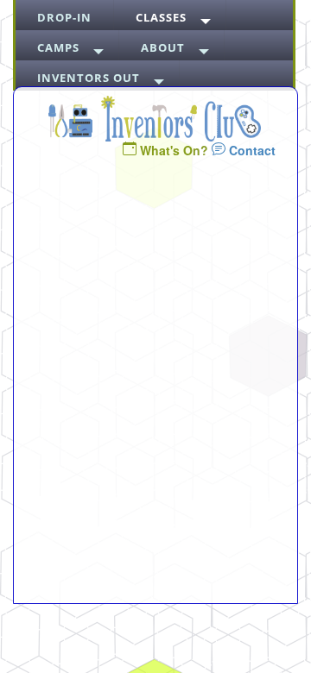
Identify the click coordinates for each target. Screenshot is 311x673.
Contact (250, 150)
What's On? (174, 150)
